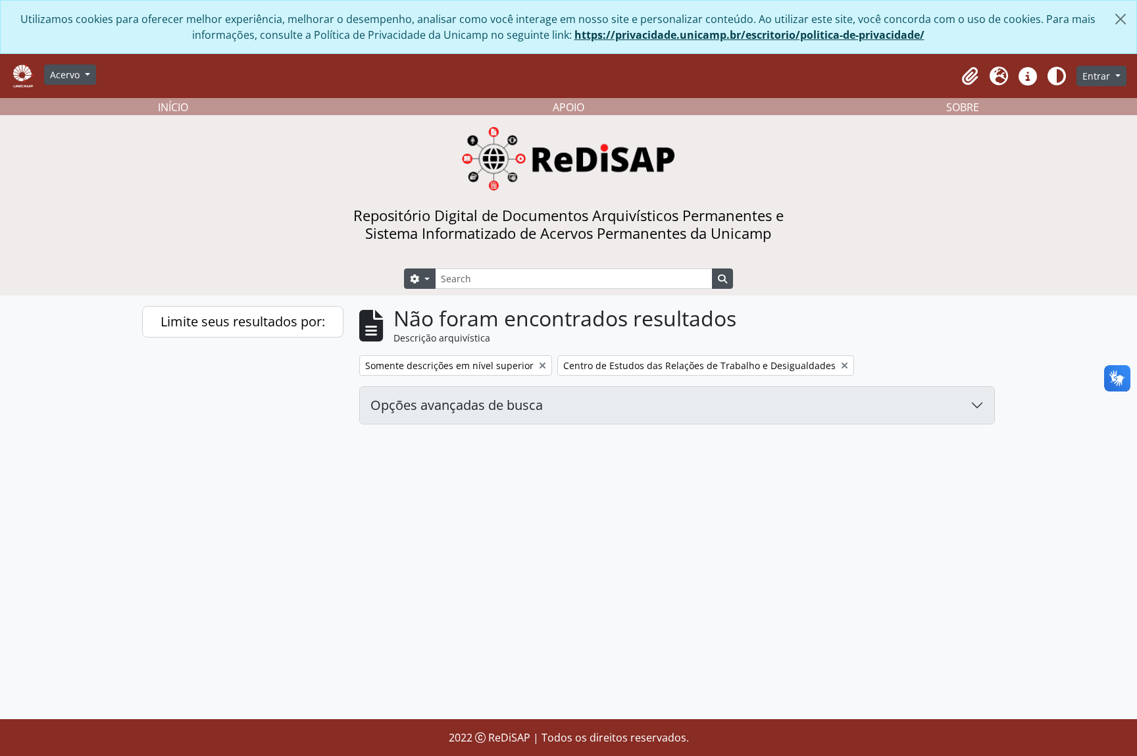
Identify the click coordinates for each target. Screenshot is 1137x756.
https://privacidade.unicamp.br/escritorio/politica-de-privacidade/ (749, 35)
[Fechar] (1120, 19)
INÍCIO (173, 107)
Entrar (1097, 76)
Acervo (66, 74)
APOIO (568, 107)
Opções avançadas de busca (456, 405)
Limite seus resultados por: (243, 321)
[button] (969, 76)
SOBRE (962, 107)
